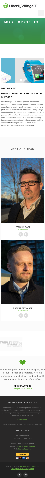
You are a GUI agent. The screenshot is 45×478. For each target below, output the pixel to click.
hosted (34, 466)
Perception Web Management (22, 469)
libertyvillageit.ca (24, 449)
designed (24, 466)
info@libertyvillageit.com (25, 446)
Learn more (22, 419)
